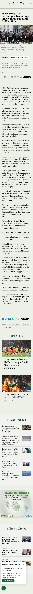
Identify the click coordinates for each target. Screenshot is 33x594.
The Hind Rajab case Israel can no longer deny (9, 552)
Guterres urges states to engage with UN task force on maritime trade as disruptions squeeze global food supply (10, 440)
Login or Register (8, 580)
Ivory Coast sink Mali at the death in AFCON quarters (16, 397)
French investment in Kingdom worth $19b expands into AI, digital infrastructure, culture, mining (10, 452)
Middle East (5, 535)
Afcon (27, 324)
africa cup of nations (14, 324)
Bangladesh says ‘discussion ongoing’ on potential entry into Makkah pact (10, 429)
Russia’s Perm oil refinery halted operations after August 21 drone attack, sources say (10, 475)
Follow (28, 77)
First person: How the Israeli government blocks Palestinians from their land (11, 540)
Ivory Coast (7, 327)
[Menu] (2, 3)
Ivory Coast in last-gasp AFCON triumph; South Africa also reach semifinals (16, 364)
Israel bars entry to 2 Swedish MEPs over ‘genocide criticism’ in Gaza (10, 464)
